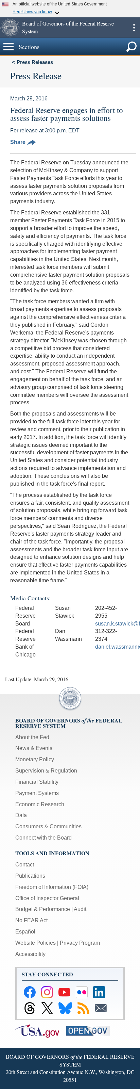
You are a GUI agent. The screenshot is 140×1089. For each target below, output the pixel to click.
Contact (24, 864)
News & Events (33, 748)
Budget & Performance (42, 909)
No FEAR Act (31, 920)
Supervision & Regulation (46, 771)
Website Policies (35, 943)
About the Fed (32, 737)
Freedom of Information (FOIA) (51, 887)
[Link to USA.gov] (40, 1030)
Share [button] (17, 142)
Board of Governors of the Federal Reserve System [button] (68, 27)
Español (25, 931)
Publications (30, 876)
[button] (10, 27)
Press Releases (35, 62)
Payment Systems (37, 793)
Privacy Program (80, 943)
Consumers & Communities (48, 826)
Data (21, 815)
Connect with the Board (43, 838)
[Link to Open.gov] (90, 1030)
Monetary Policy (34, 759)
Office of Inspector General (47, 898)
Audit (80, 909)
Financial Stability (36, 782)
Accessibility (30, 954)
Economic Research (39, 804)
